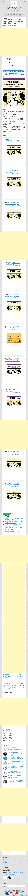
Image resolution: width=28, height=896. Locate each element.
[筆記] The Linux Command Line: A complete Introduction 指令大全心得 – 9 (12, 296)
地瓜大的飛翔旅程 (13, 8)
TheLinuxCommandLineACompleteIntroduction (13, 679)
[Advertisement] (14, 42)
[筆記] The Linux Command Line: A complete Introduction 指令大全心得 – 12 (12, 172)
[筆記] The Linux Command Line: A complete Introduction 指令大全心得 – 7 (12, 360)
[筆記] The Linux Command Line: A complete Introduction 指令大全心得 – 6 (12, 391)
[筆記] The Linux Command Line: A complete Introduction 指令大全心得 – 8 (12, 328)
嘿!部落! (5, 863)
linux (12, 676)
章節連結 (9, 59)
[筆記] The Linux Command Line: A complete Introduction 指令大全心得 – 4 (12, 485)
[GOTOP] (21, 894)
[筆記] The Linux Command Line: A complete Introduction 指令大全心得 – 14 (12, 140)
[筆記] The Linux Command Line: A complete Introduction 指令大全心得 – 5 (12, 453)
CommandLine (7, 676)
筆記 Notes (21, 675)
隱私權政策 (10, 891)
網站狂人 (5, 861)
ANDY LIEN (13, 25)
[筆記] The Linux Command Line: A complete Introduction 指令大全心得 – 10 (12, 264)
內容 (9, 63)
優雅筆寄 (5, 859)
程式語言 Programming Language (11, 675)
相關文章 (10, 65)
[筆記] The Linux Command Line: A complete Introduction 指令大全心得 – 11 (12, 204)
